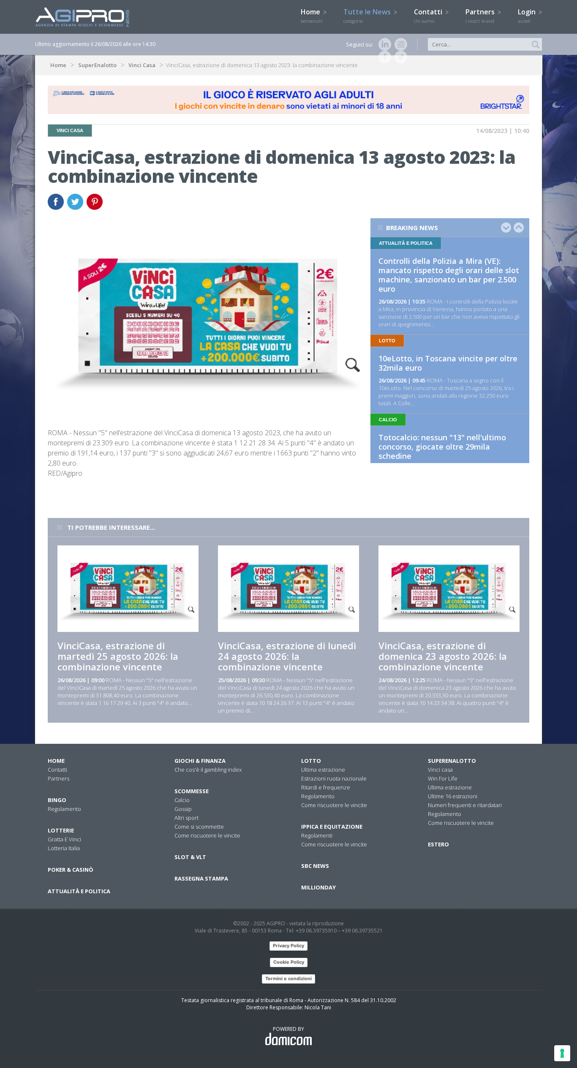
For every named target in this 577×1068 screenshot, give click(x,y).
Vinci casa (440, 769)
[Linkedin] (383, 44)
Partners (480, 15)
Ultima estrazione (323, 769)
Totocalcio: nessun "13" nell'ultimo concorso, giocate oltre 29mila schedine (442, 446)
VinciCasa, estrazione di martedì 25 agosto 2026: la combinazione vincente (117, 656)
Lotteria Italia (64, 848)
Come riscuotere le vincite (207, 835)
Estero (438, 844)
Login (527, 15)
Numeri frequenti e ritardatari (465, 805)
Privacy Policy (288, 946)
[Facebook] (383, 57)
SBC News (315, 866)
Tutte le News (367, 15)
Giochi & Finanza (200, 760)
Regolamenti (316, 835)
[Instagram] (399, 44)
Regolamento (64, 809)
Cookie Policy (288, 962)
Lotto (311, 760)
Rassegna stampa (201, 878)
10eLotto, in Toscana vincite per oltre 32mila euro (447, 363)
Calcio (182, 800)
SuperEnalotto (97, 65)
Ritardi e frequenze (325, 787)
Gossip (183, 809)
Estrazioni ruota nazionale (334, 778)
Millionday (318, 887)
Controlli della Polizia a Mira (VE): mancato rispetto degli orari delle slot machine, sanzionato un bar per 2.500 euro (448, 275)
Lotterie (61, 830)
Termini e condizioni (288, 978)
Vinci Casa (141, 65)
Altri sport (186, 817)
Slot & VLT (190, 857)
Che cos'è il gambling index (208, 769)
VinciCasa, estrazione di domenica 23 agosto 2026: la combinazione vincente (442, 656)
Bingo (57, 800)
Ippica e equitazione (331, 826)
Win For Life (442, 778)
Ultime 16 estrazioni (452, 796)
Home (312, 15)
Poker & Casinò (70, 869)
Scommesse (191, 791)
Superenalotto (452, 760)
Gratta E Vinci (64, 839)
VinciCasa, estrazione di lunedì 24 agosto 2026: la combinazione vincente (287, 656)
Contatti (429, 15)
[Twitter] (399, 57)
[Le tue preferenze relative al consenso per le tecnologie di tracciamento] (562, 1053)
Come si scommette (199, 826)
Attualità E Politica (79, 891)
